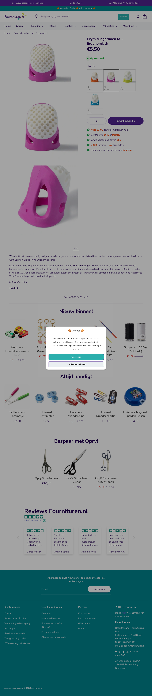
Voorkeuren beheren (76, 364)
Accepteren (76, 356)
